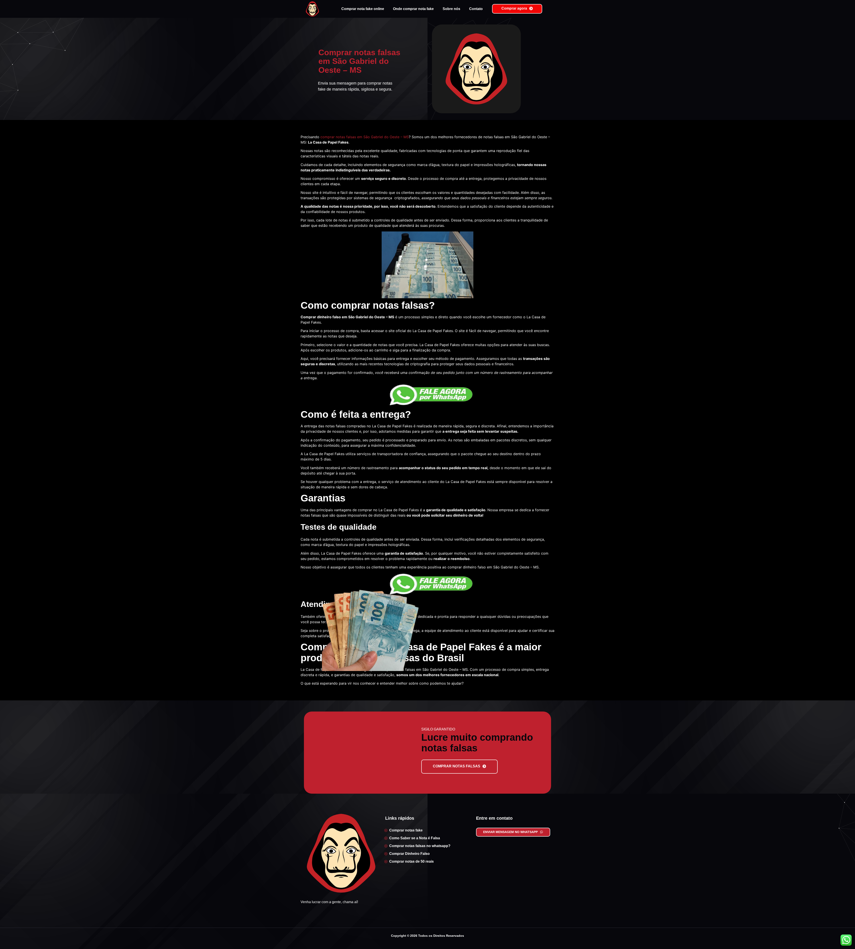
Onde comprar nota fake (413, 9)
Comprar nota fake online (362, 9)
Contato (476, 9)
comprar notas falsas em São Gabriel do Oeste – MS (364, 137)
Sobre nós (451, 9)
